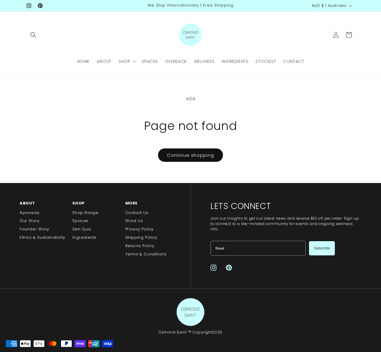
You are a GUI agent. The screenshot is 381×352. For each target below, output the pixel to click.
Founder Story (34, 229)
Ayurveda (30, 212)
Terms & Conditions (146, 254)
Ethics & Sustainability (42, 237)
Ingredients (84, 237)
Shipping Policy (141, 237)
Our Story (29, 221)
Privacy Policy (139, 229)
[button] (33, 34)
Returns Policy (139, 246)
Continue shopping (190, 155)
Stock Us (134, 221)
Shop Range (85, 212)
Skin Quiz (81, 229)
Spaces (80, 221)
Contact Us (137, 212)
